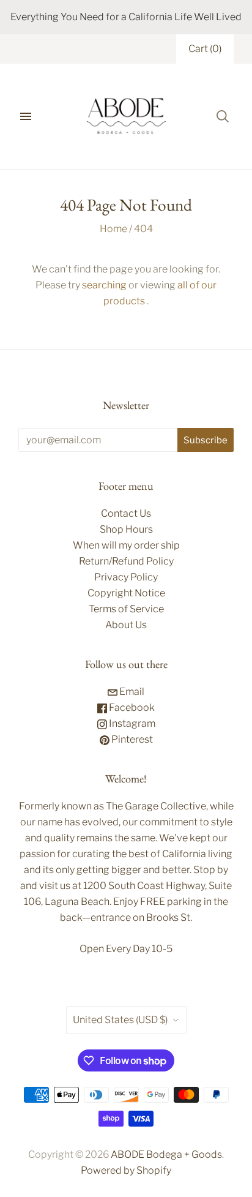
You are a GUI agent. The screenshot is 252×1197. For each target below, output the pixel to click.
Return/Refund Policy (126, 561)
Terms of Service (126, 609)
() (204, 48)
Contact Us (126, 513)
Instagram (131, 723)
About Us (126, 625)
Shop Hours (126, 529)
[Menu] (25, 116)
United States (120, 1020)
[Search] (223, 116)
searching (104, 285)
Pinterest (131, 739)
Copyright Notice (126, 593)
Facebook (131, 707)
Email (130, 691)
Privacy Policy (126, 577)
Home (113, 229)
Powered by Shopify (126, 1170)
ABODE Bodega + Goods (166, 1154)
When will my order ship (126, 545)
